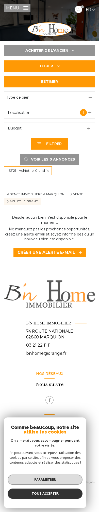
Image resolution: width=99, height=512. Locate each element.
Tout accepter (45, 493)
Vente (78, 194)
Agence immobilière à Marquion (35, 194)
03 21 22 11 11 (38, 345)
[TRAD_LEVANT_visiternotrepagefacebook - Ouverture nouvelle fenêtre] (49, 400)
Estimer (49, 81)
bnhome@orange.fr (46, 353)
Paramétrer (45, 479)
